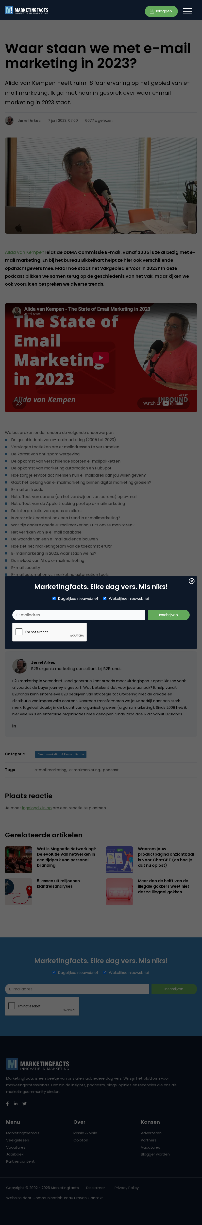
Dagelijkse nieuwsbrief (78, 598)
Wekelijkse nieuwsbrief (129, 598)
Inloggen (163, 11)
